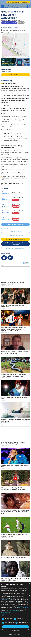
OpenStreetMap (15, 56)
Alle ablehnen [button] (15, 630)
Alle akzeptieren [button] (15, 627)
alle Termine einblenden (16, 224)
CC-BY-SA (27, 56)
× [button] (29, 583)
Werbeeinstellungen (23, 607)
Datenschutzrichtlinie (6, 612)
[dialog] (15, 609)
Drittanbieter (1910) (5, 599)
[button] (15, 634)
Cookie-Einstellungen (14, 610)
